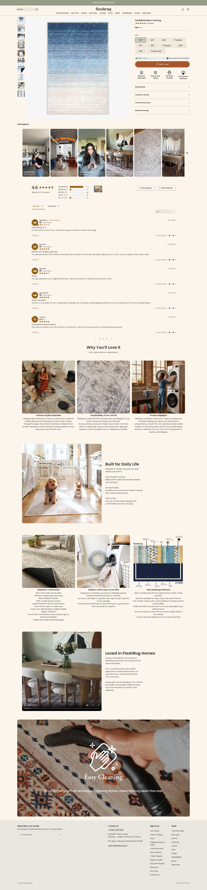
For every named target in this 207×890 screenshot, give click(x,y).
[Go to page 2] (104, 471)
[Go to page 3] (107, 471)
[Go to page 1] (101, 471)
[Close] (147, 420)
